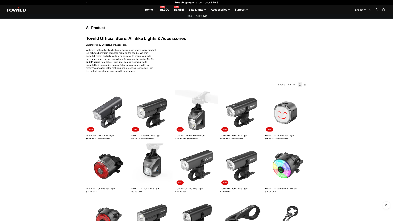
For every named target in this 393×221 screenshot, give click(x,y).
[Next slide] (123, 111)
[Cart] (383, 9)
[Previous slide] (90, 111)
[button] (291, 84)
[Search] (370, 9)
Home (189, 15)
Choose (215, 128)
